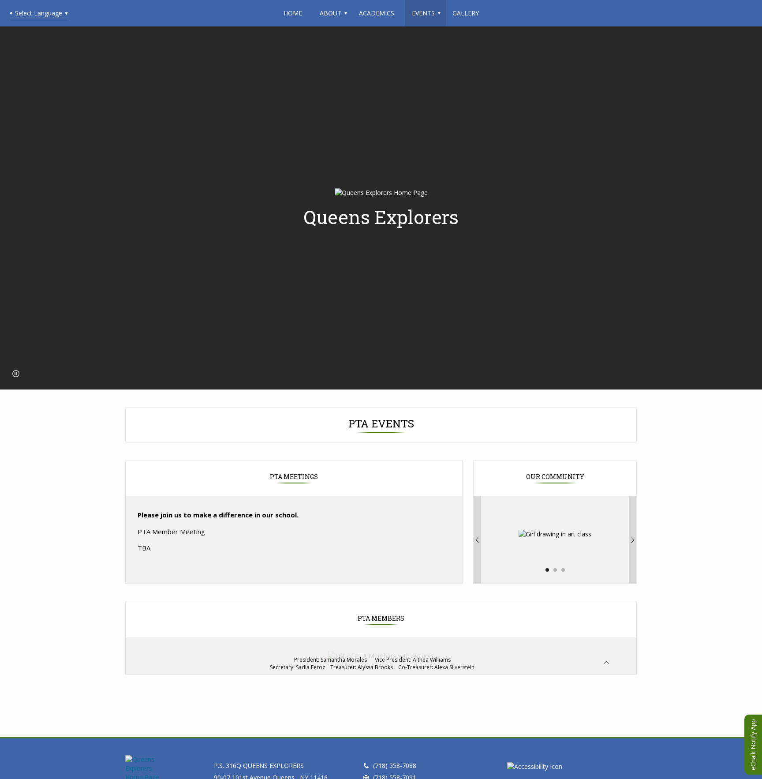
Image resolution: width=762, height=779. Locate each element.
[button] (16, 374)
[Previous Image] (477, 540)
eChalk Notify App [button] (753, 744)
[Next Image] (633, 540)
